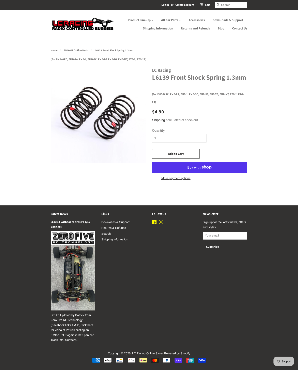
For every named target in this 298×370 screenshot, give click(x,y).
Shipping (158, 120)
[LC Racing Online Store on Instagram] (161, 223)
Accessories (197, 20)
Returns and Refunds (195, 28)
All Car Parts (170, 20)
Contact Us (239, 28)
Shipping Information (158, 28)
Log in (165, 5)
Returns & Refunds (113, 227)
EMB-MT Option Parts (76, 50)
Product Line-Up (139, 20)
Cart (207, 5)
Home (54, 50)
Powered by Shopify (177, 353)
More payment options (176, 178)
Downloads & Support (227, 20)
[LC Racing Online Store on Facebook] (154, 223)
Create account (184, 5)
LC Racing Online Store (147, 353)
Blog (221, 28)
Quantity (158, 130)
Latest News (59, 214)
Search (106, 233)
